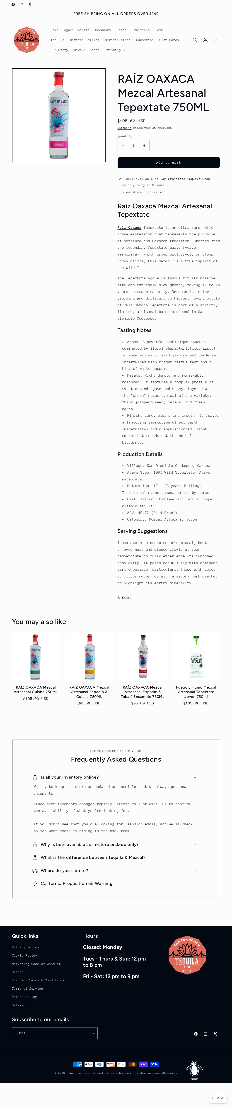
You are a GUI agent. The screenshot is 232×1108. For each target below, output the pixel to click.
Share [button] (127, 597)
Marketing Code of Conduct (36, 964)
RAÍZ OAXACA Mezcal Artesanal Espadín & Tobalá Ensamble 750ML (143, 692)
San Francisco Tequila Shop (91, 1072)
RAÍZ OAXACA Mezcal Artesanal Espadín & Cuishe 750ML (89, 692)
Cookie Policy (24, 955)
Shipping (125, 127)
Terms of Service (27, 988)
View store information (144, 192)
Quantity (125, 136)
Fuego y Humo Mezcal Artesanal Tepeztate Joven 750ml (196, 692)
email (150, 824)
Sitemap (19, 1005)
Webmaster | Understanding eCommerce (146, 1072)
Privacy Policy (25, 947)
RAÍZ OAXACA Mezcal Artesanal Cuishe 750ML (36, 689)
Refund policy (24, 996)
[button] (114, 50)
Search (18, 972)
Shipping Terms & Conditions (38, 980)
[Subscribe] (92, 1033)
